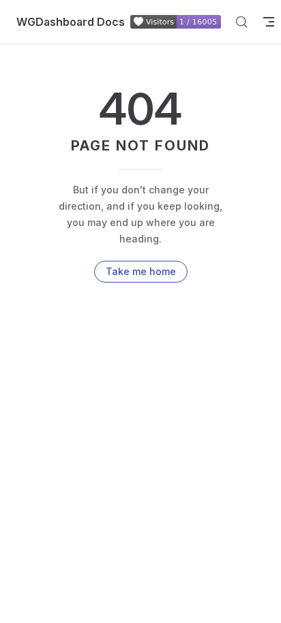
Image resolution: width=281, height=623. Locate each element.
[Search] (241, 21)
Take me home (141, 271)
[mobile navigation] (269, 22)
